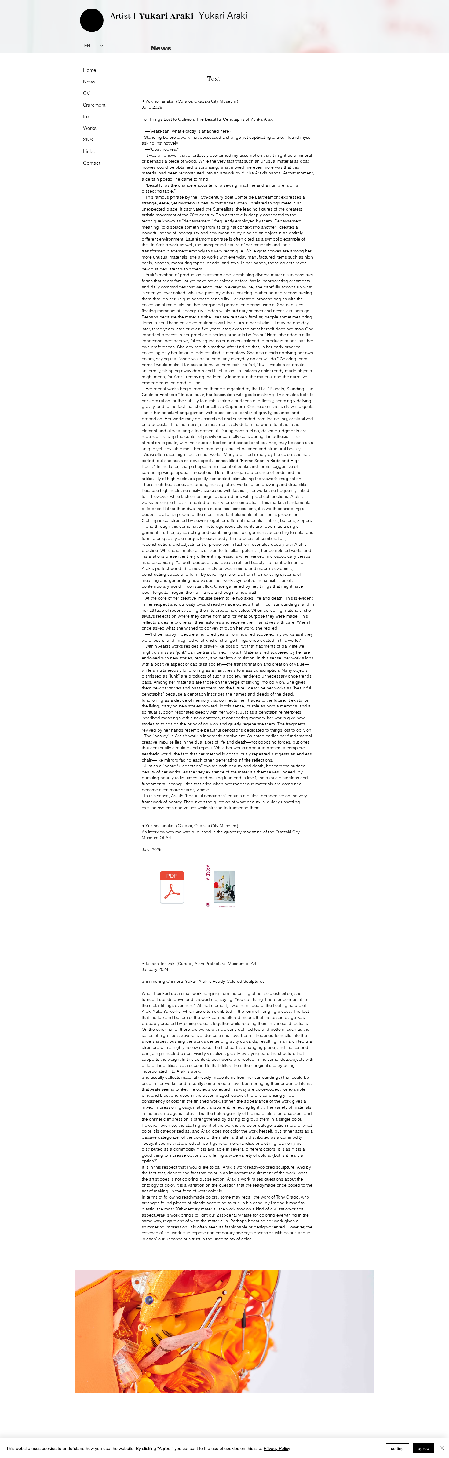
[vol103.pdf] (172, 888)
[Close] (441, 1448)
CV (86, 93)
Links (89, 151)
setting (397, 1448)
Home (89, 70)
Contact (91, 163)
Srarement (94, 105)
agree (423, 1448)
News (89, 82)
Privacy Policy (277, 1448)
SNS (88, 140)
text (87, 116)
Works (90, 128)
